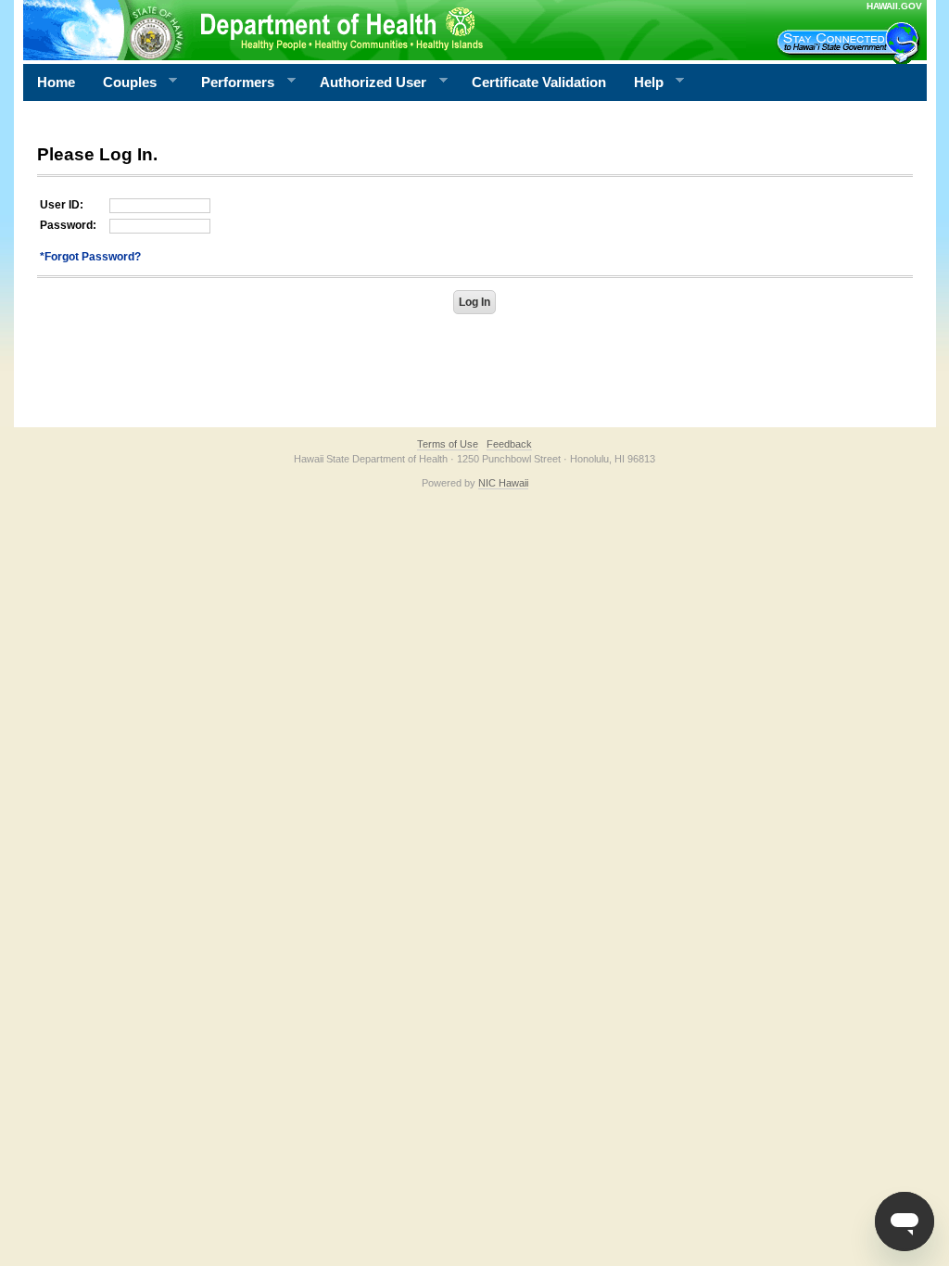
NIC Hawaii (503, 482)
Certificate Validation (539, 82)
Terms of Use (447, 443)
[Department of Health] (384, 29)
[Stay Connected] (851, 42)
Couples (123, 82)
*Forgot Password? (90, 256)
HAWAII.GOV (894, 6)
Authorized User (366, 82)
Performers (230, 82)
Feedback (509, 443)
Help (642, 82)
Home (56, 82)
